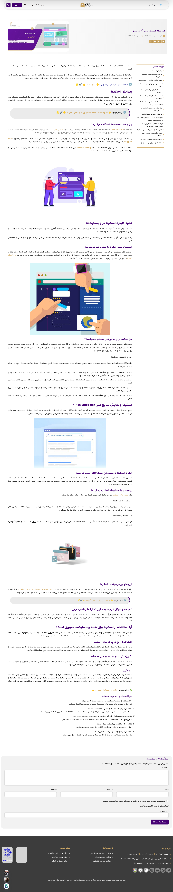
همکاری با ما (163, 863)
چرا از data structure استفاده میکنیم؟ (152, 75)
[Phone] (6, 873)
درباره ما (41, 5)
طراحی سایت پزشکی (102, 861)
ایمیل (110, 789)
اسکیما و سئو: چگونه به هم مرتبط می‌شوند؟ (150, 85)
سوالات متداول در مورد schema (151, 139)
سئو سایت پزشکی (60, 861)
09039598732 (146, 854)
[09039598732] (6, 879)
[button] (163, 41)
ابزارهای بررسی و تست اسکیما (152, 114)
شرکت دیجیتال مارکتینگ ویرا (98, 600)
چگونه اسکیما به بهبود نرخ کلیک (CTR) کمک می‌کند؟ (151, 103)
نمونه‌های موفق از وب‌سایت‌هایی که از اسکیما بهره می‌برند (150, 119)
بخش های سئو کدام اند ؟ (106, 690)
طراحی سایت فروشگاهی (100, 853)
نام (167, 789)
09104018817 (133, 854)
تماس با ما (33, 5)
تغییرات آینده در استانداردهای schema (151, 134)
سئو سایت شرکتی (60, 857)
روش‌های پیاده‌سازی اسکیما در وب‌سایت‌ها (151, 109)
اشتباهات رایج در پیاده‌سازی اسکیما (149, 130)
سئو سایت (91, 84)
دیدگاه (165, 767)
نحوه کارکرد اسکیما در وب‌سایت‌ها (150, 80)
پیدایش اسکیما (157, 71)
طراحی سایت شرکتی (102, 857)
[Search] (8, 5)
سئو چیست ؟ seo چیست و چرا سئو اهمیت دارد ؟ (87, 112)
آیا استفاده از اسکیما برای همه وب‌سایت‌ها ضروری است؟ (152, 125)
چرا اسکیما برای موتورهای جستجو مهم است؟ (151, 91)
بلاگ (25, 5)
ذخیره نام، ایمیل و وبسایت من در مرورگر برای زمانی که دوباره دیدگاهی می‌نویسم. (134, 801)
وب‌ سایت (53, 789)
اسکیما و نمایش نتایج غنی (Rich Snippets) (151, 97)
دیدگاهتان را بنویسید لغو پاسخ (151, 142)
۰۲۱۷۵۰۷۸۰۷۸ (162, 854)
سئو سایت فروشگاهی (58, 853)
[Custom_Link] (6, 886)
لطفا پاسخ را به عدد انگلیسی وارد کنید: (154, 806)
